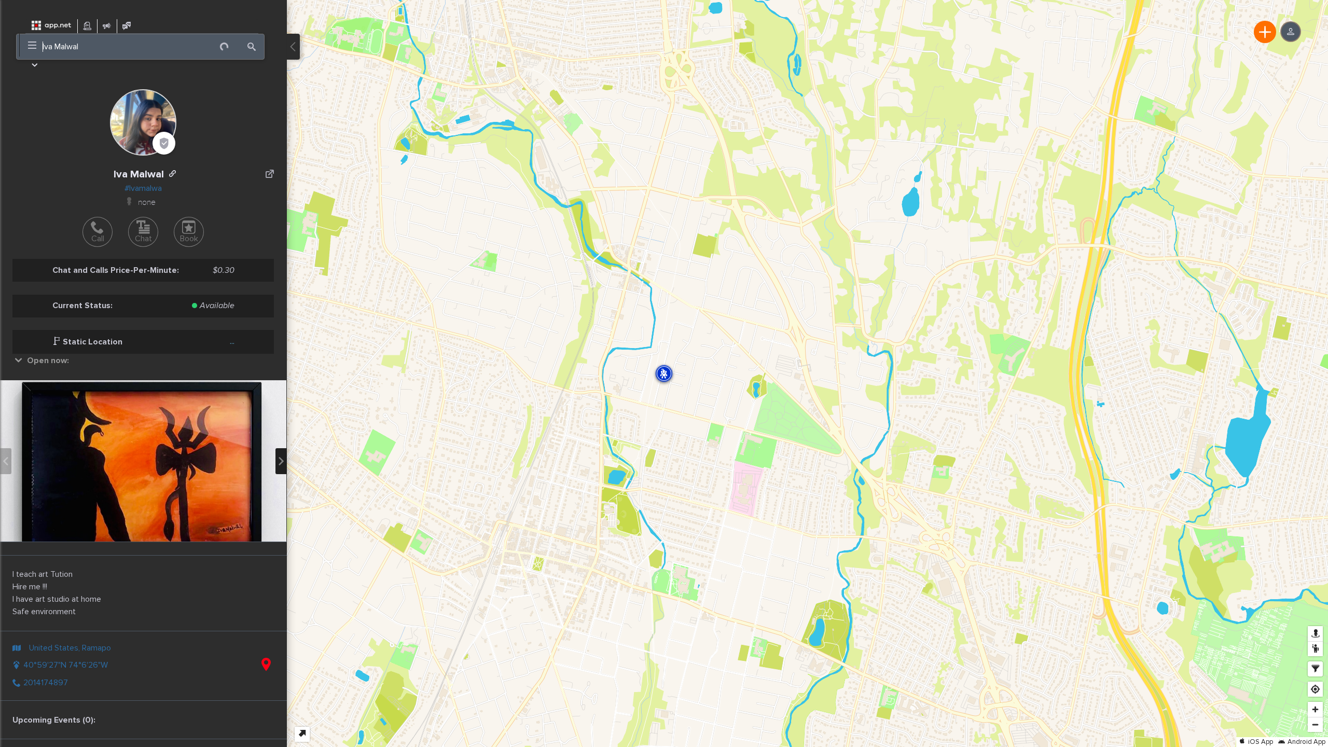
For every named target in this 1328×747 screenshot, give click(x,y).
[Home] (51, 26)
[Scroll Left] (5, 461)
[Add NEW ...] (1265, 32)
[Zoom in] (1315, 709)
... (232, 341)
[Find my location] (1315, 689)
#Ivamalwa (143, 188)
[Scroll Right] (281, 461)
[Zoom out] (1315, 724)
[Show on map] (266, 665)
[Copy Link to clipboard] (172, 174)
